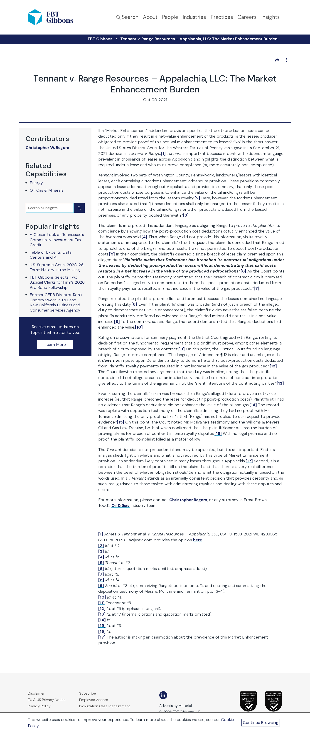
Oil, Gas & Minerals (46, 190)
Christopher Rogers (188, 500)
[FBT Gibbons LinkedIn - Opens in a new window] (163, 695)
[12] (273, 366)
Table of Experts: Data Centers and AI (50, 255)
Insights (270, 17)
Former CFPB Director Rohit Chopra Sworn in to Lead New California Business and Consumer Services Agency (56, 302)
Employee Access (93, 699)
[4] (144, 237)
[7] (256, 288)
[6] (243, 271)
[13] (280, 383)
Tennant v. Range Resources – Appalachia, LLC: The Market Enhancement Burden (199, 39)
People (170, 17)
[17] (249, 461)
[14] (253, 405)
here (197, 540)
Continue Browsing (260, 722)
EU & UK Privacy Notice (47, 699)
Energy (36, 183)
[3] (186, 215)
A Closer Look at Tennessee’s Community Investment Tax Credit (57, 240)
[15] (120, 422)
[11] (181, 349)
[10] (139, 327)
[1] (163, 153)
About (150, 17)
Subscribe (87, 693)
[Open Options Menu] (286, 59)
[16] (218, 433)
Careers (247, 17)
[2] (197, 198)
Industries (194, 17)
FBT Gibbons (100, 39)
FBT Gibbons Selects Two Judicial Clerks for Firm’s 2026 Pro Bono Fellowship (57, 282)
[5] (112, 254)
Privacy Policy (39, 706)
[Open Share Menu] (277, 59)
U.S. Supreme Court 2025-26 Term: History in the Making (57, 267)
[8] (134, 304)
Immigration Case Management (104, 706)
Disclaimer (36, 693)
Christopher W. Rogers (47, 147)
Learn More (55, 344)
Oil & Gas (120, 505)
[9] (117, 321)
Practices (222, 17)
